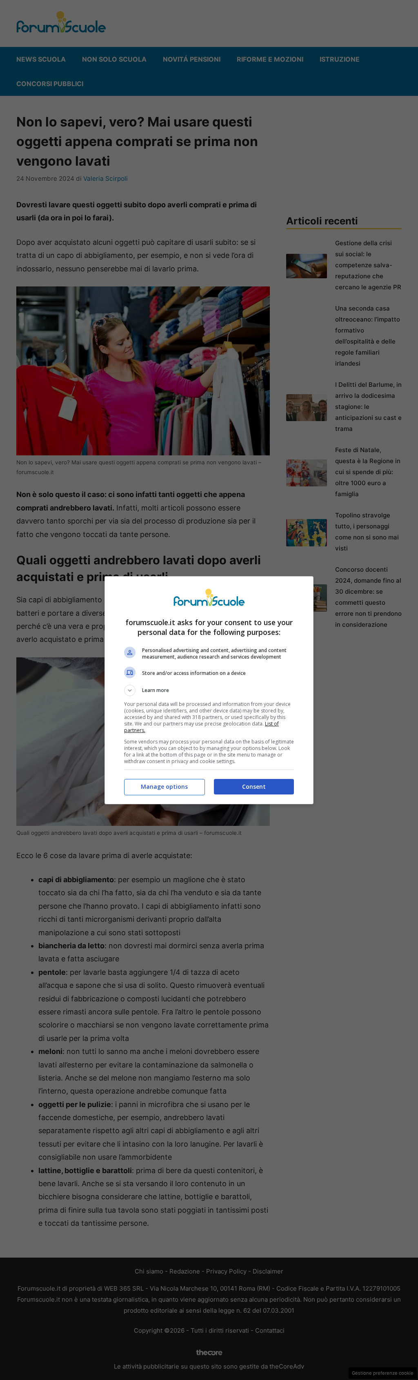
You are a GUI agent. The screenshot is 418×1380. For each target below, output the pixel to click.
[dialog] (209, 690)
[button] (209, 690)
